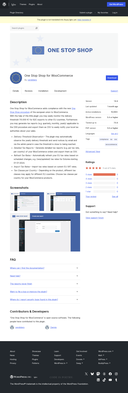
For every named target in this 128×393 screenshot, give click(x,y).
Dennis (53, 327)
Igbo (35, 377)
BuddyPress (104, 363)
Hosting (13, 359)
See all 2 (114, 134)
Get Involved (81, 351)
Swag (79, 363)
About (12, 351)
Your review (91, 196)
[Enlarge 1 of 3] (41, 195)
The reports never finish (21, 284)
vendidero (32, 80)
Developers (59, 359)
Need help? (15, 276)
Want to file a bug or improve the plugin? (28, 291)
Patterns (35, 363)
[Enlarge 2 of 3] (77, 195)
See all (115, 196)
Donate (80, 359)
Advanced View (93, 151)
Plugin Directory (16, 13)
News (12, 355)
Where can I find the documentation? (27, 268)
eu (111, 139)
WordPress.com (106, 351)
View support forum (95, 217)
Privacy (13, 363)
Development (60, 91)
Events (79, 355)
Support (114, 91)
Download (112, 78)
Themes (35, 355)
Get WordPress (116, 4)
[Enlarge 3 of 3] (77, 216)
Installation (43, 91)
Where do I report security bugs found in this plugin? (34, 299)
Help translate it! (84, 20)
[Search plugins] (36, 28)
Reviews (28, 91)
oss (115, 139)
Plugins (35, 359)
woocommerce (111, 144)
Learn (56, 351)
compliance (104, 139)
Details (16, 91)
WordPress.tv (61, 363)
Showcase (36, 351)
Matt (101, 355)
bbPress (102, 359)
